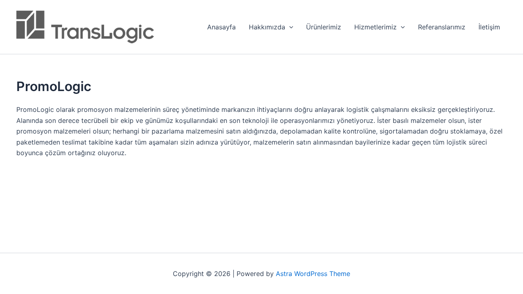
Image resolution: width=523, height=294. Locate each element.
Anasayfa (221, 27)
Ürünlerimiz (323, 27)
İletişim (489, 27)
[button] (289, 27)
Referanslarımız (441, 27)
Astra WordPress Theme (313, 274)
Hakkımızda (267, 27)
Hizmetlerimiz (375, 27)
